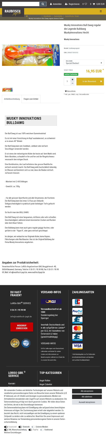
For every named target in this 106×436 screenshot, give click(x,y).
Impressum (55, 416)
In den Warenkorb (89, 81)
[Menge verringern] (72, 83)
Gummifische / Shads (72, 16)
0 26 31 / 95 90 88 (18, 310)
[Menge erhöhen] (72, 80)
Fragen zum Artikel (31, 99)
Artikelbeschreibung (12, 99)
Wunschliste (71, 91)
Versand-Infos (52, 360)
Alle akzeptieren (87, 391)
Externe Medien (42, 427)
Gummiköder (58, 16)
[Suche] (43, 4)
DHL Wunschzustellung (18, 430)
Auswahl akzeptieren (87, 402)
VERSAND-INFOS (51, 292)
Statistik (26, 427)
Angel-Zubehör (45, 384)
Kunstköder (47, 16)
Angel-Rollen (44, 380)
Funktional (49, 430)
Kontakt (11, 383)
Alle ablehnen (87, 397)
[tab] (12, 99)
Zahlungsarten (83, 292)
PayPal (35, 430)
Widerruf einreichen (21, 327)
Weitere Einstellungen (12, 432)
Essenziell (13, 427)
